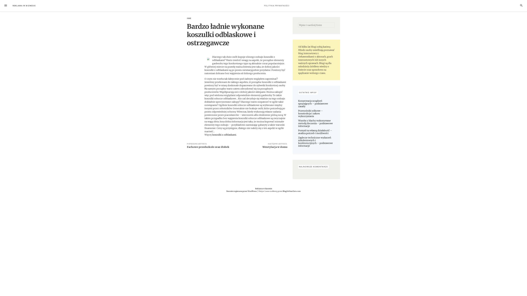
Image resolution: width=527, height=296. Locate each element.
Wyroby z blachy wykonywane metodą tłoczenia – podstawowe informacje (315, 123)
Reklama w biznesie (24, 6)
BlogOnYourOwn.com (292, 191)
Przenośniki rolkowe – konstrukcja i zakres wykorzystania (310, 113)
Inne (189, 18)
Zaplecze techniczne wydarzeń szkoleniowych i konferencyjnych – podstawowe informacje (315, 141)
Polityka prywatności (276, 6)
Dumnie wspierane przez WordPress (241, 191)
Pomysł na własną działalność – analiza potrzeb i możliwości (315, 132)
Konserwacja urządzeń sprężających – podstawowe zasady (313, 103)
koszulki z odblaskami (224, 134)
